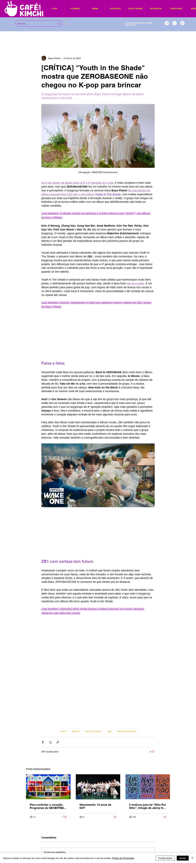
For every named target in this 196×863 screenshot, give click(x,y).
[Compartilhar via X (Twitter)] (50, 742)
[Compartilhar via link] (57, 742)
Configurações (165, 858)
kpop (63, 731)
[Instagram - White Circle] (167, 23)
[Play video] (98, 475)
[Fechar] (192, 858)
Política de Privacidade (123, 858)
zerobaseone (126, 731)
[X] (174, 23)
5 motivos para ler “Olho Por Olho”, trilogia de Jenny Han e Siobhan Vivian (147, 806)
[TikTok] (182, 23)
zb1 (109, 731)
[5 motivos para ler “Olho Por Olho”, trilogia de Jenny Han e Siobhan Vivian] (147, 786)
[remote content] (98, 335)
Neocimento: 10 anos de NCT (95, 806)
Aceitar (182, 858)
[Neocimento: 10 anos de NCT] (98, 786)
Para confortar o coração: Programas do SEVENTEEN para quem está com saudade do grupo (48, 806)
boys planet (94, 731)
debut (76, 731)
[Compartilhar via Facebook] (42, 742)
